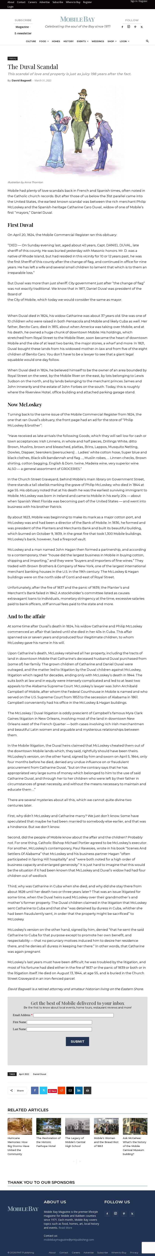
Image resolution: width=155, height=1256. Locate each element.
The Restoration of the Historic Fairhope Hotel (48, 1142)
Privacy (134, 1252)
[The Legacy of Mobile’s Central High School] (77, 1126)
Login (10, 6)
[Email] (70, 1090)
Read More (65, 1227)
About (11, 2)
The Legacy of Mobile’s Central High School (75, 1142)
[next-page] (80, 1161)
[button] (146, 41)
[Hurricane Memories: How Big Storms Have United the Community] (20, 1126)
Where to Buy (73, 2)
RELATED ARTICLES (28, 1110)
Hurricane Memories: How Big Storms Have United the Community (18, 1146)
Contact (21, 2)
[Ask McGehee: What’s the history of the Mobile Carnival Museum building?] (135, 1126)
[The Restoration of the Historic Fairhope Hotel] (48, 1126)
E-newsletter (23, 33)
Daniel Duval (39, 1074)
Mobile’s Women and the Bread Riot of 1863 (106, 1142)
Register (87, 2)
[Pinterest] (135, 27)
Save (54, 1090)
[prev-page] (73, 1161)
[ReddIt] (61, 1090)
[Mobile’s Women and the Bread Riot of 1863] (106, 1126)
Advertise (45, 2)
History (12, 58)
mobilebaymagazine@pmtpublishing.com (69, 1239)
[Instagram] (129, 27)
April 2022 (24, 1074)
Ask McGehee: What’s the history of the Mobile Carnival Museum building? (134, 1146)
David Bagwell (21, 80)
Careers (32, 2)
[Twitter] (141, 27)
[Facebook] (122, 27)
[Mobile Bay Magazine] (77, 19)
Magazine (22, 27)
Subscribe (58, 2)
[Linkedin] (79, 1090)
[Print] (87, 1090)
